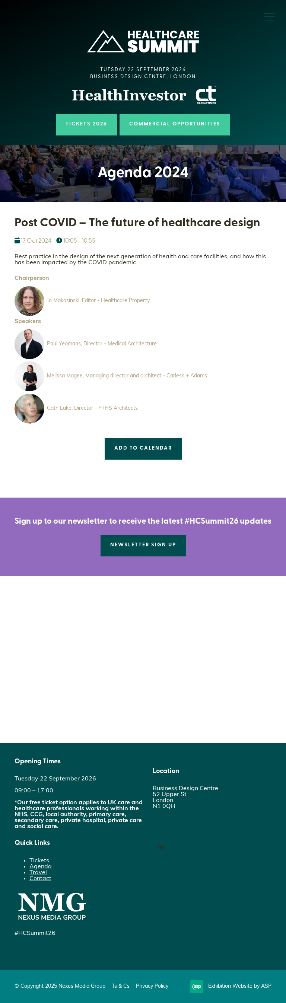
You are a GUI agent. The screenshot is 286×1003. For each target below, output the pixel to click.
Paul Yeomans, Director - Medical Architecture (102, 344)
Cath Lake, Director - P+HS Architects (92, 408)
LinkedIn (161, 847)
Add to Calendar (143, 448)
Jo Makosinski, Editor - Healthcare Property (98, 301)
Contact (40, 879)
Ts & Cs (121, 986)
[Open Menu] (269, 16)
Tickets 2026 (86, 124)
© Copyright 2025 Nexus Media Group (60, 986)
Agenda (40, 867)
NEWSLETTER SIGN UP (143, 545)
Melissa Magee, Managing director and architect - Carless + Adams (127, 376)
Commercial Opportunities (174, 124)
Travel (38, 873)
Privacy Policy (152, 986)
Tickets (39, 861)
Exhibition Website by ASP (239, 986)
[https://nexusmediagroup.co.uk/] (52, 921)
